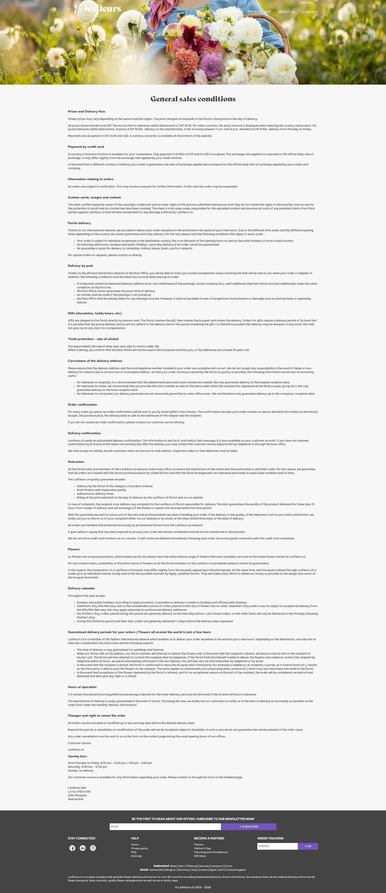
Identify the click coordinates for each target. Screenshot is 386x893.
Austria (203, 870)
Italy (194, 870)
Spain (213, 870)
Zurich (228, 866)
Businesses (231, 12)
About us (286, 12)
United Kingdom (236, 870)
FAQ (133, 852)
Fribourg (192, 866)
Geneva (204, 866)
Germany (183, 870)
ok (309, 846)
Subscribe (250, 826)
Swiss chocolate (98, 881)
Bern (182, 866)
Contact (310, 12)
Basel (173, 866)
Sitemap (136, 856)
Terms (134, 844)
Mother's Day (202, 848)
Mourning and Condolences (211, 852)
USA (221, 870)
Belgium (171, 870)
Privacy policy (139, 848)
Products (205, 12)
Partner (198, 844)
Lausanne (217, 866)
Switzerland (156, 870)
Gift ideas (200, 856)
